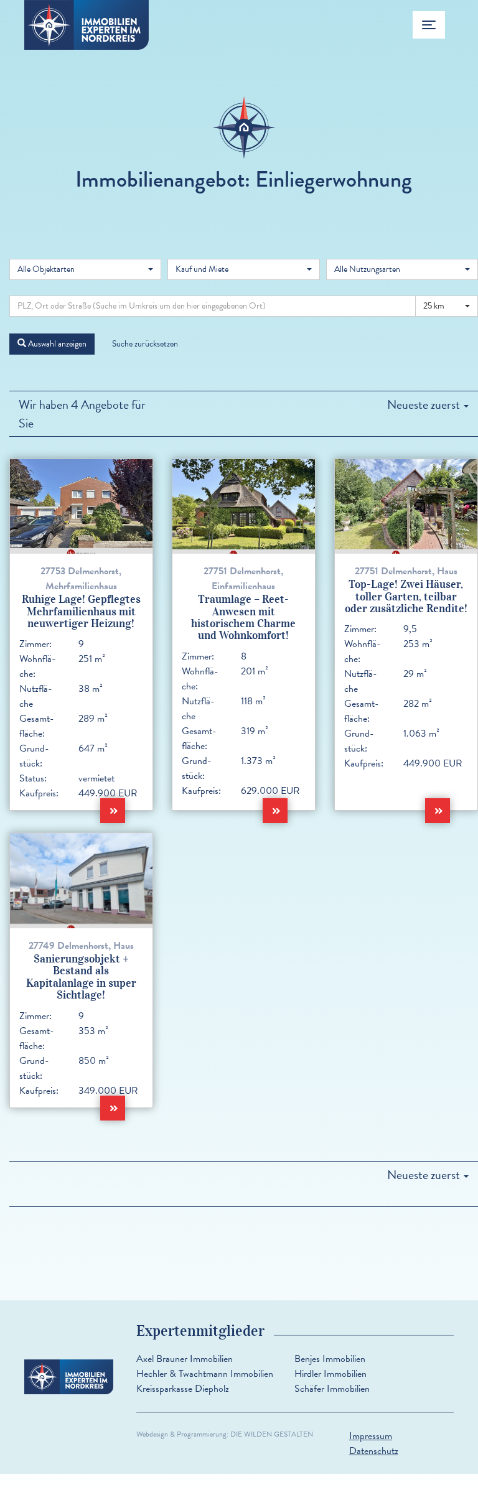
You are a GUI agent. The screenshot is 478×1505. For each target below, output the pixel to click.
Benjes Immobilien (329, 1358)
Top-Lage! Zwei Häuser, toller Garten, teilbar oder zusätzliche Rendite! (406, 596)
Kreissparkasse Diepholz (182, 1388)
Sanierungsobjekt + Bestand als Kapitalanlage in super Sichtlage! (81, 977)
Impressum (370, 1435)
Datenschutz (373, 1450)
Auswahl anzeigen (56, 343)
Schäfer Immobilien (332, 1388)
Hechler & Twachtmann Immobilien (204, 1373)
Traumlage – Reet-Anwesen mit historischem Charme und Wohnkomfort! (243, 617)
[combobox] (85, 269)
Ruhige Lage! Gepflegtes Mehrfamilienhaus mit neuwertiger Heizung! (81, 611)
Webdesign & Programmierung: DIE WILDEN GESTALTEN (224, 1434)
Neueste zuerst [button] (424, 404)
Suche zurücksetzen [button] (145, 343)
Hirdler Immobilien (330, 1373)
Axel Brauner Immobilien (184, 1358)
